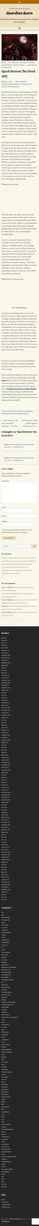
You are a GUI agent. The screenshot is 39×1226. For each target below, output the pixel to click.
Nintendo (4, 1067)
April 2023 (4, 725)
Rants (3, 1117)
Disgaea (4, 935)
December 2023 (6, 707)
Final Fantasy (5, 965)
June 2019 (4, 837)
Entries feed (5, 1202)
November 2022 (6, 735)
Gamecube (4, 997)
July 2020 (4, 805)
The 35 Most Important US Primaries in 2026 (15, 567)
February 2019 (5, 847)
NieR (3, 1064)
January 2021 (5, 790)
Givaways (4, 1010)
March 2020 (5, 815)
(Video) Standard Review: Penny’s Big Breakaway (17, 564)
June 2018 (4, 867)
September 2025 (6, 663)
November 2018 (6, 855)
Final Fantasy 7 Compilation (9, 967)
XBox (3, 1181)
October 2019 (5, 827)
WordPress (5, 1221)
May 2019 (4, 840)
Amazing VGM (5, 920)
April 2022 (4, 752)
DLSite (3, 937)
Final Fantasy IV (6, 970)
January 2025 (5, 678)
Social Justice (5, 1144)
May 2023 (4, 722)
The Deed (13, 414)
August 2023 (5, 717)
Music (3, 1054)
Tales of (4, 1167)
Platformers (5, 1084)
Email (4, 516)
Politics (3, 1102)
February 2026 (5, 650)
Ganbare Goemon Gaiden (8, 1002)
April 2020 (4, 812)
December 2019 (6, 822)
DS (2, 947)
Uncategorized (5, 1172)
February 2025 (5, 675)
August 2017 (5, 892)
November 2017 (6, 884)
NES (3, 1059)
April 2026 (4, 645)
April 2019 (4, 842)
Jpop (3, 1029)
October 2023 (5, 712)
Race (3, 1114)
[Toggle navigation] (19, 2)
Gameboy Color (6, 995)
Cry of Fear (5, 927)
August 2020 (5, 802)
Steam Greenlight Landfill (9, 1157)
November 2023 (6, 710)
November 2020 (6, 795)
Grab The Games (9, 411)
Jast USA (4, 1027)
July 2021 (4, 775)
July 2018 (4, 864)
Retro (3, 1122)
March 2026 (5, 648)
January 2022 (5, 760)
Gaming (22, 62)
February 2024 (5, 702)
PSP (3, 1109)
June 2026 (4, 640)
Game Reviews (13, 62)
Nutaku (3, 1074)
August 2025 (5, 665)
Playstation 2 (5, 1089)
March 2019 (5, 845)
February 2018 (5, 877)
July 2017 (4, 894)
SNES (3, 1142)
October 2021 (5, 767)
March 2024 (5, 700)
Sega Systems (5, 1137)
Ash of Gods (5, 925)
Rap (3, 1119)
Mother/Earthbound (7, 1052)
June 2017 (4, 897)
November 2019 (6, 825)
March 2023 (5, 727)
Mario (3, 1042)
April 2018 (4, 872)
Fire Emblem (5, 977)
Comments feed (6, 1204)
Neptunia (4, 1057)
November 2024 (6, 683)
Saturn (3, 1132)
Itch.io (3, 1022)
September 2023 (6, 715)
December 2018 (6, 852)
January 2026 (5, 653)
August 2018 (5, 862)
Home (4, 62)
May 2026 (4, 643)
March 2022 (5, 755)
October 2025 (5, 660)
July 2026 (4, 638)
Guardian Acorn (19, 13)
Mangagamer (5, 1039)
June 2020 (4, 807)
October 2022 (5, 737)
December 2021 (6, 762)
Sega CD (4, 1134)
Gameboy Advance (7, 992)
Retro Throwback (6, 1124)
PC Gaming (30, 62)
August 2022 (5, 742)
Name (4, 507)
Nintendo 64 (5, 1069)
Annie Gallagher (21, 81)
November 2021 (6, 765)
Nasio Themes (16, 1219)
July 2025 (4, 668)
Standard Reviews (7, 1152)
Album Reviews (6, 917)
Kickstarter (5, 1034)
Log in (3, 1199)
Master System (6, 1044)
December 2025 (6, 655)
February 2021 (5, 787)
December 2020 (6, 792)
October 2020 (5, 797)
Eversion (4, 957)
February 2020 (5, 817)
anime (3, 922)
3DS (3, 912)
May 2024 (4, 695)
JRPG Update (5, 1032)
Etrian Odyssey (6, 952)
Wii (2, 1177)
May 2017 (4, 899)
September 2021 (6, 770)
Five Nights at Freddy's (8, 980)
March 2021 (5, 785)
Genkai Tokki (5, 1007)
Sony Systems (5, 1147)
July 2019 (4, 835)
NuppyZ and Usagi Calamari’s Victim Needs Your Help (18, 558)
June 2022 (4, 747)
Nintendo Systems (7, 1072)
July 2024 (4, 693)
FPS (3, 982)
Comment (6, 481)
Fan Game (4, 960)
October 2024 (5, 685)
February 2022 (5, 757)
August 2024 (5, 690)
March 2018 (5, 874)
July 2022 (4, 745)
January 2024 (5, 705)
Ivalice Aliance (5, 1024)
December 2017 (6, 882)
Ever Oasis (5, 955)
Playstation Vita (6, 1097)
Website (4, 521)
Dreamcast (5, 945)
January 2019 (5, 850)
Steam (22, 65)
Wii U (3, 1179)
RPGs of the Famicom (7, 1129)
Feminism (4, 962)
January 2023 (5, 732)
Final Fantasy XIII (6, 972)
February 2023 (5, 730)
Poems (3, 1099)
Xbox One (4, 1186)
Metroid (4, 1047)
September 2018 (6, 859)
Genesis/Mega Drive (7, 1005)
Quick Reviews (7, 65)
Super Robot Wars (6, 1162)
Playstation (5, 1087)
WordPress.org (6, 1207)
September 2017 (6, 889)
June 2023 (4, 720)
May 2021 (4, 780)
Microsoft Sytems (6, 1049)
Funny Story (5, 985)
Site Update (5, 1139)
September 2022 (6, 740)
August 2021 (5, 772)
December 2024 (6, 680)
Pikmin (3, 1082)
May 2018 (4, 869)
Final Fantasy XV (6, 975)
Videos (3, 1174)
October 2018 (5, 857)
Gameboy (4, 990)
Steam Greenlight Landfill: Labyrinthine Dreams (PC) (19, 561)
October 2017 (5, 887)
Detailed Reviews (6, 932)
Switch (3, 1164)
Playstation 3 (5, 1092)
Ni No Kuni (4, 1062)
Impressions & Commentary (10, 1017)
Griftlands (4, 1012)
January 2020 (5, 820)
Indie (3, 1020)
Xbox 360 (4, 1184)
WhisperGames (23, 414)
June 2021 (4, 777)
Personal (4, 1079)
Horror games (5, 1015)
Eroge (3, 950)
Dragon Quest (5, 940)
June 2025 (4, 670)
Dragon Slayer (5, 942)
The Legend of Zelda (7, 1169)
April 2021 (4, 782)
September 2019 (6, 830)
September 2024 (6, 688)
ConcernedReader (7, 594)
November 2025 (6, 658)
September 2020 (6, 800)
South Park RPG (6, 1149)
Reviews (16, 65)
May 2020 (4, 810)
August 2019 (5, 832)
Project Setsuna (6, 1107)
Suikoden (4, 1159)
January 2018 (5, 879)
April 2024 (4, 698)
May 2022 (4, 750)
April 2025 (4, 673)
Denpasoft (4, 930)
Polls (3, 1104)
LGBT (3, 1037)
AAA (3, 915)
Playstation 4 (5, 1094)
